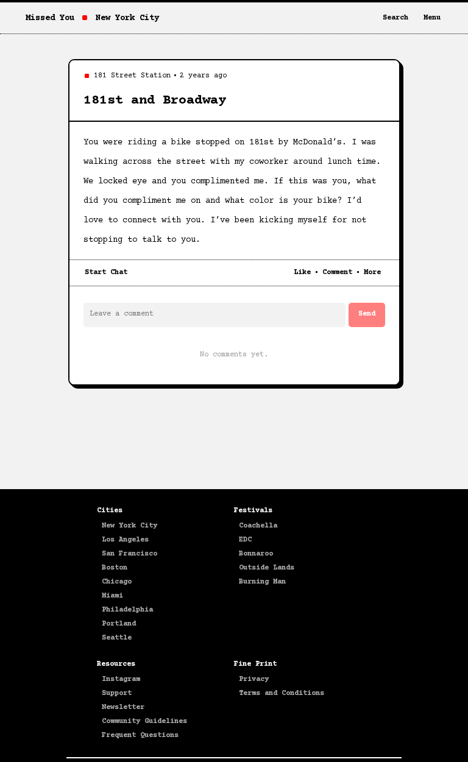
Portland (119, 624)
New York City (129, 526)
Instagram (121, 679)
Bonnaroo (256, 554)
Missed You (50, 18)
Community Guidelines (144, 721)
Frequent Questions (140, 735)
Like (302, 273)
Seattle (117, 638)
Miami (112, 596)
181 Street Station (132, 76)
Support (117, 693)
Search (395, 18)
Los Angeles (125, 540)
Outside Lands (266, 568)
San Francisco (129, 554)
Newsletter (123, 707)
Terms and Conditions (281, 693)
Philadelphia (127, 610)
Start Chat (106, 273)
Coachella (258, 526)
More (372, 273)
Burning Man (262, 582)
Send (366, 314)
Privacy (254, 679)
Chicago (117, 582)
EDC (245, 540)
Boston (114, 568)
